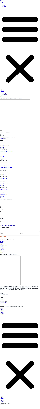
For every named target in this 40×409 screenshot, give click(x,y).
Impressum (2, 402)
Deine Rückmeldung (4, 7)
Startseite (2, 2)
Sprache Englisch (3, 189)
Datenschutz (2, 313)
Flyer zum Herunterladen (3, 138)
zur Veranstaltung (2, 147)
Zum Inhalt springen (2, 0)
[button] (20, 49)
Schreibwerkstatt (3, 162)
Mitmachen (3, 5)
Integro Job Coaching (4, 145)
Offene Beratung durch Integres (6, 151)
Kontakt (2, 309)
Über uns (2, 3)
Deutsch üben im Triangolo (5, 172)
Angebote (2, 95)
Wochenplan (2, 91)
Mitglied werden (4, 6)
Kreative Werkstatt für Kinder (6, 167)
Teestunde (2, 156)
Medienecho (2, 312)
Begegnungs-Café (3, 194)
